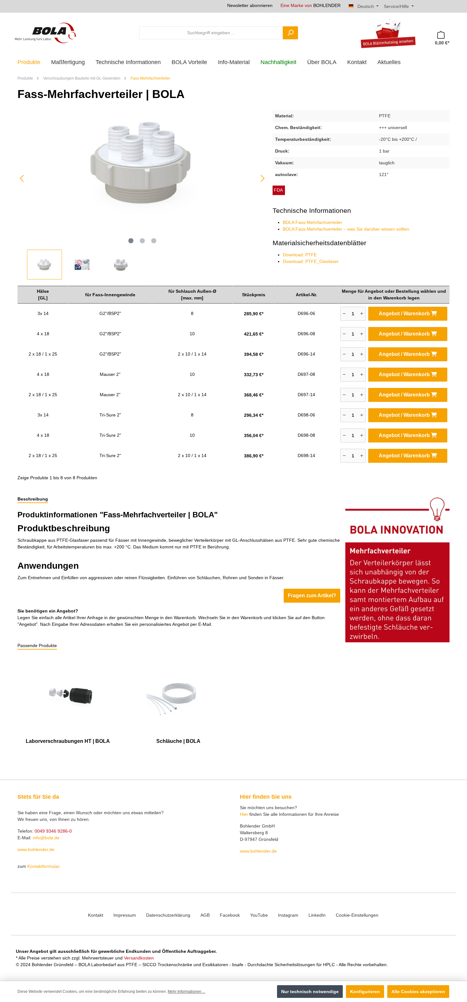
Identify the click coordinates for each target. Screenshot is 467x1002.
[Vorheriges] (22, 178)
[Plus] (361, 313)
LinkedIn (317, 915)
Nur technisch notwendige (310, 991)
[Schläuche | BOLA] (178, 694)
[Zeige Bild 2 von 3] (142, 240)
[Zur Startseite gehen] (45, 33)
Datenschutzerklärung (168, 915)
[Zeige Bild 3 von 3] (153, 240)
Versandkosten (139, 957)
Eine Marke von (311, 5)
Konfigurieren (365, 991)
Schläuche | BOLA (178, 741)
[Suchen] (290, 32)
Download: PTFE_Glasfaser (311, 261)
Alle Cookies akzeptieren (418, 991)
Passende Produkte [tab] (37, 645)
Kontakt (95, 915)
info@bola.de (46, 837)
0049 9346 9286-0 (53, 831)
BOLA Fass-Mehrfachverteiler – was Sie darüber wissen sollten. (346, 229)
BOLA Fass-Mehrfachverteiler (312, 222)
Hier (244, 814)
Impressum (124, 915)
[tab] (32, 499)
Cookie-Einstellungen (357, 915)
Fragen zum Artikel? (312, 595)
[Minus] (344, 313)
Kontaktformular (43, 866)
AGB (205, 915)
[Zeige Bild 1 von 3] (130, 240)
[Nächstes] (262, 178)
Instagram (288, 915)
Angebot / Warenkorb (405, 313)
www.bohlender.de (35, 849)
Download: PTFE (300, 254)
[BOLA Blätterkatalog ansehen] (385, 32)
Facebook (230, 915)
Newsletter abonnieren (250, 5)
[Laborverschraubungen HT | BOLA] (68, 694)
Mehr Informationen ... (186, 991)
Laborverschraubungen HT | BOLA (68, 741)
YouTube (259, 915)
